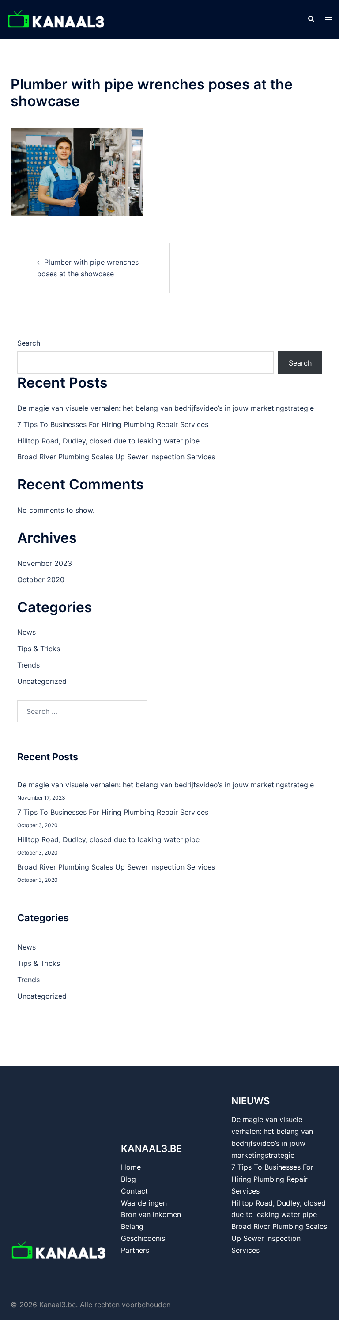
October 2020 (40, 579)
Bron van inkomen (151, 1214)
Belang (132, 1226)
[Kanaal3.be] (56, 19)
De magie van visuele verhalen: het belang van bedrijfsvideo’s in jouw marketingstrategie (165, 408)
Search (28, 343)
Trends (28, 664)
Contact (134, 1190)
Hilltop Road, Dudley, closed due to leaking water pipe (108, 440)
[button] (310, 19)
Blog (128, 1179)
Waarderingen (144, 1202)
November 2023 (44, 563)
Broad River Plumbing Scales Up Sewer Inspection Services (116, 456)
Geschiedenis (143, 1238)
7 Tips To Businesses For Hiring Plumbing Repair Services (112, 424)
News (26, 632)
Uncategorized (42, 681)
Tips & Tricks (38, 648)
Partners (135, 1250)
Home (131, 1167)
